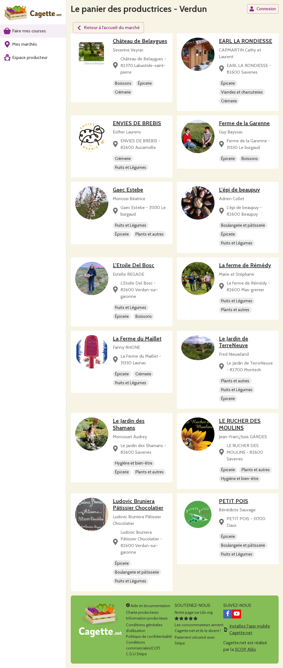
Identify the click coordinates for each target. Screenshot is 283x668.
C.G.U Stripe (136, 653)
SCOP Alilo (245, 649)
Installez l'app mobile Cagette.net (249, 629)
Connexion (266, 8)
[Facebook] (227, 614)
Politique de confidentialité (149, 636)
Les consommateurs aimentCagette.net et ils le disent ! (199, 627)
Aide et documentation (150, 605)
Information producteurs (147, 618)
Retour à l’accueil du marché (112, 27)
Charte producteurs (142, 612)
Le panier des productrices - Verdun (139, 8)
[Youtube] (236, 614)
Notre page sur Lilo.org (194, 612)
